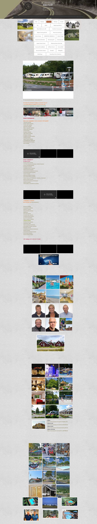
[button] (39, 282)
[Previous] (24, 80)
